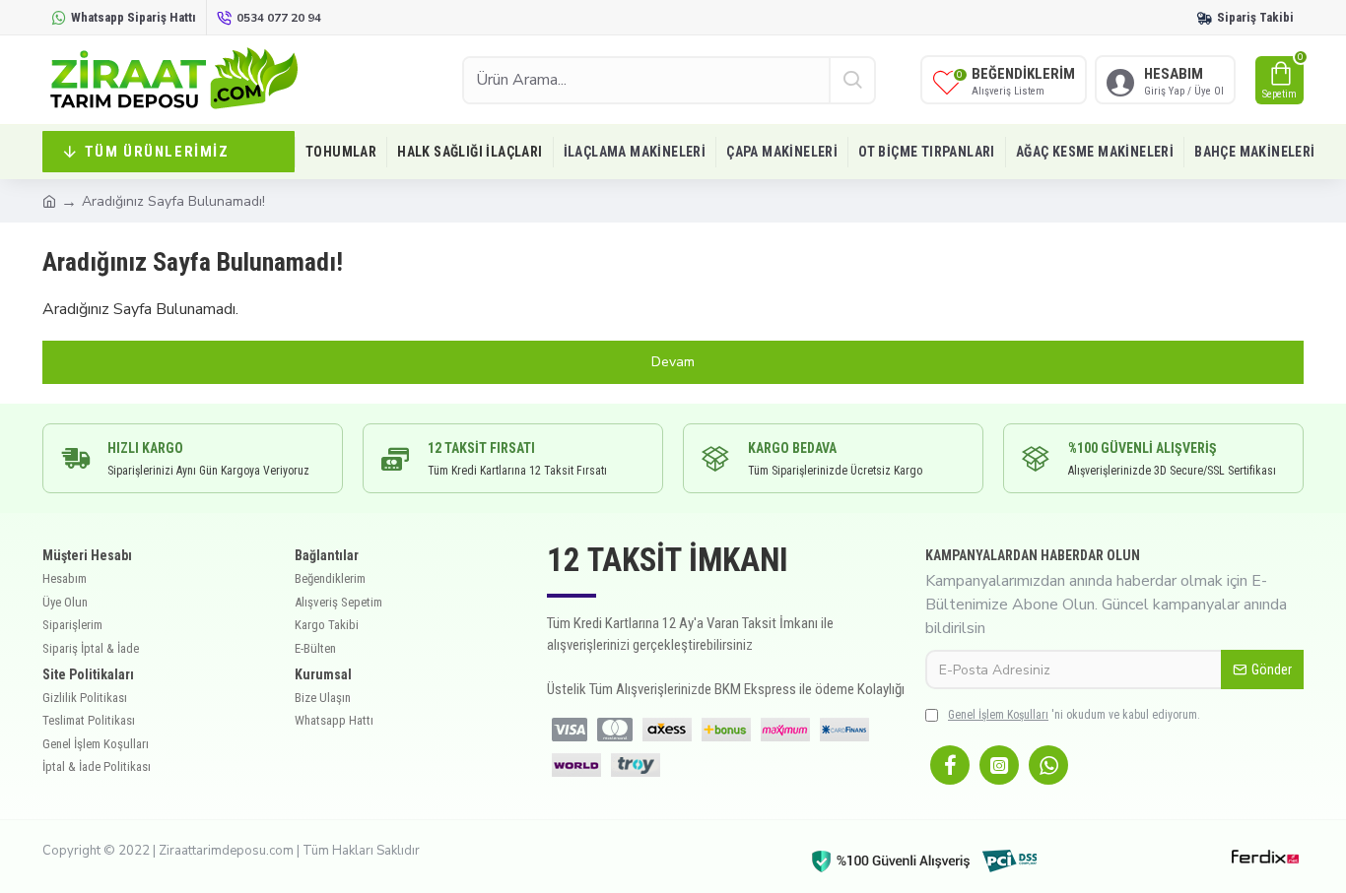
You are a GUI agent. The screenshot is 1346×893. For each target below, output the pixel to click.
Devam (673, 361)
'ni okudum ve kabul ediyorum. (1074, 715)
